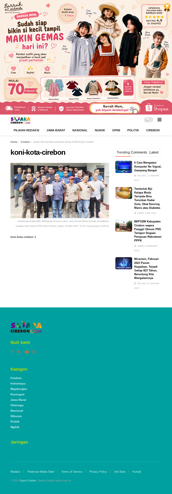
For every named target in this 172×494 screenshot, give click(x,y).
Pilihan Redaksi (26, 130)
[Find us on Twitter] (19, 352)
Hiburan (16, 416)
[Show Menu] (160, 120)
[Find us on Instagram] (34, 352)
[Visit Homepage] (20, 120)
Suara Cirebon (28, 480)
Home (13, 142)
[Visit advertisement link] (86, 57)
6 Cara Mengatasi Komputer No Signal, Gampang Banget (148, 166)
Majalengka (18, 389)
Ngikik (100, 130)
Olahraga (16, 405)
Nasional (80, 130)
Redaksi (15, 471)
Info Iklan (119, 471)
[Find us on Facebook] (11, 352)
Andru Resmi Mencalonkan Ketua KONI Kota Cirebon (63, 142)
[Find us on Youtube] (27, 352)
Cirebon (153, 130)
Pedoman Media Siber (40, 471)
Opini (116, 130)
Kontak (137, 471)
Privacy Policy (98, 471)
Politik (133, 130)
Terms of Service (71, 471)
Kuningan (17, 394)
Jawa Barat (55, 130)
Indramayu (18, 383)
